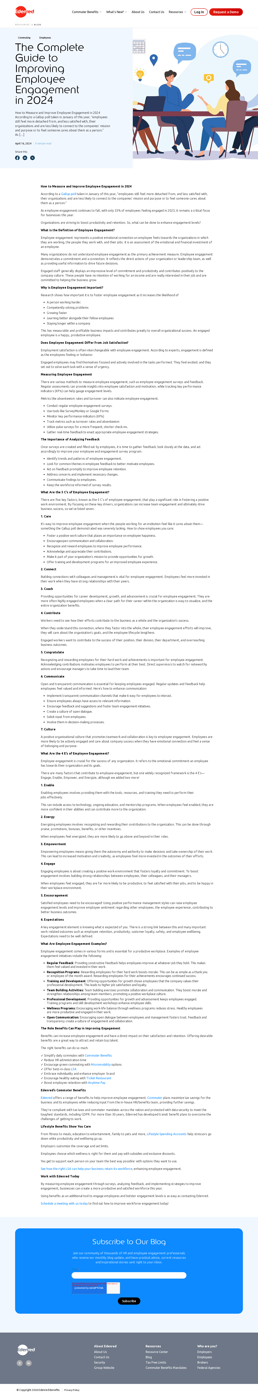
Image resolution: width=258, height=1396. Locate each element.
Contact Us (156, 12)
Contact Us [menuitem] (101, 1357)
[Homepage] (24, 12)
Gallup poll (68, 194)
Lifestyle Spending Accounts (166, 1134)
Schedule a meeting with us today (64, 1203)
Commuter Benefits (85, 12)
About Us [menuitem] (100, 1352)
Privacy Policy (71, 1390)
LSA (73, 1069)
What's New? (115, 12)
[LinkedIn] (29, 1363)
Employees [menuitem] (204, 1357)
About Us (138, 12)
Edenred (46, 1097)
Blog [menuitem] (149, 1357)
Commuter (154, 1097)
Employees (45, 37)
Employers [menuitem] (204, 1352)
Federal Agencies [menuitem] (208, 1367)
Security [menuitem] (99, 1362)
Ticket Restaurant (98, 1078)
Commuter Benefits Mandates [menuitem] (166, 1367)
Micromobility (101, 1064)
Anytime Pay (96, 1082)
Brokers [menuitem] (202, 1362)
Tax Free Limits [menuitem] (156, 1362)
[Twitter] (20, 1363)
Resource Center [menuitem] (157, 1352)
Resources (176, 12)
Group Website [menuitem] (104, 1367)
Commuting (24, 37)
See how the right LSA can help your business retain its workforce (86, 1168)
